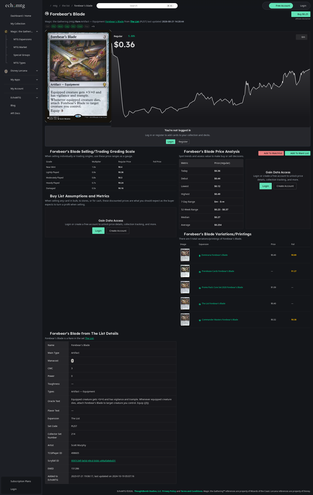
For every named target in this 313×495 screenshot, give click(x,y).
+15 (93, 26)
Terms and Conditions (191, 491)
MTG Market (20, 47)
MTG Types (20, 62)
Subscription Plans (21, 481)
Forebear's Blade (114, 21)
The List (134, 21)
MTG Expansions (23, 39)
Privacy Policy (169, 491)
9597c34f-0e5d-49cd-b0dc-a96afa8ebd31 (93, 460)
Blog (13, 105)
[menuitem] (21, 15)
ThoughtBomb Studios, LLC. (148, 491)
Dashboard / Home (21, 15)
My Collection (18, 23)
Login (14, 489)
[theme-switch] (265, 5)
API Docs (15, 113)
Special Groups (22, 54)
